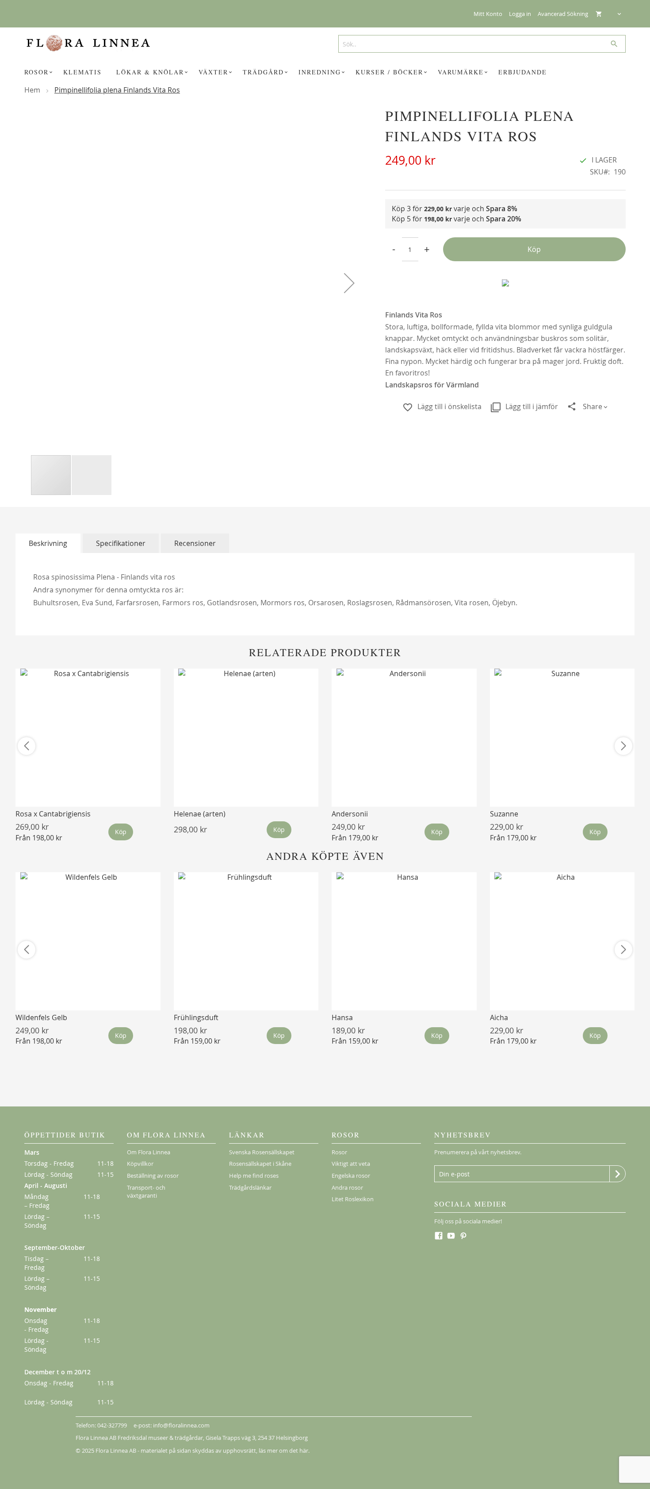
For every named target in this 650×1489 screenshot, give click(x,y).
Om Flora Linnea (148, 1152)
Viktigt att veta (351, 1164)
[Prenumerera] (617, 1173)
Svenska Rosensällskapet (261, 1152)
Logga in (520, 14)
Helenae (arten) (200, 814)
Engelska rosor (351, 1176)
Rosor (339, 1152)
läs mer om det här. (284, 1450)
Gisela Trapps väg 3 (230, 1438)
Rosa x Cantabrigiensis (53, 814)
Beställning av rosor (153, 1176)
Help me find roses (254, 1176)
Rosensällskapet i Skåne (260, 1164)
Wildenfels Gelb (41, 1017)
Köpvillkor (140, 1164)
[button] (349, 282)
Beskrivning (48, 543)
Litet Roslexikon (353, 1199)
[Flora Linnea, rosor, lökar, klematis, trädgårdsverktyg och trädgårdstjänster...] (94, 43)
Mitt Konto (488, 14)
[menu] (325, 72)
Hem (32, 90)
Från (38, 838)
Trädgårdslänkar (250, 1187)
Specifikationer (120, 543)
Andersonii (350, 814)
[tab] (47, 543)
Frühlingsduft (196, 1017)
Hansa (342, 1017)
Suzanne (504, 814)
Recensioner (195, 543)
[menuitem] (39, 72)
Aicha (499, 1017)
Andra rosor (347, 1187)
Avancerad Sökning (563, 14)
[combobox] (478, 44)
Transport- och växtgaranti (146, 1191)
